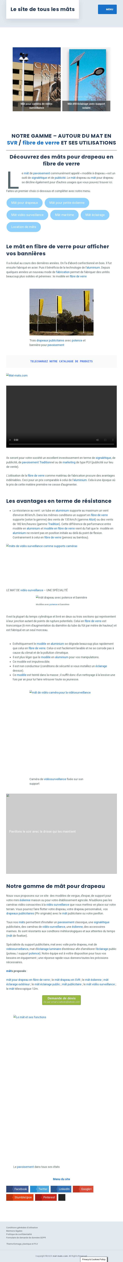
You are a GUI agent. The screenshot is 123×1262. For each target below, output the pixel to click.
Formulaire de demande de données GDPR (26, 1237)
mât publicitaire (72, 984)
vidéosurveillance (55, 779)
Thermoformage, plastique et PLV (22, 1243)
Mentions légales (14, 1231)
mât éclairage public (47, 984)
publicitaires (56, 340)
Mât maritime (64, 215)
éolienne (25, 900)
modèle (41, 643)
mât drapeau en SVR (67, 979)
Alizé (92, 519)
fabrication (63, 272)
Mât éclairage (95, 215)
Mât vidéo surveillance (27, 215)
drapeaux (42, 340)
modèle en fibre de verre (59, 528)
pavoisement (41, 173)
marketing (69, 462)
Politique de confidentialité (19, 1234)
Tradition (44, 462)
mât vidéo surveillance (100, 984)
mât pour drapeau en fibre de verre (28, 979)
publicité (60, 177)
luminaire (55, 949)
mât (26, 173)
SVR (12, 142)
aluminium (93, 267)
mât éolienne (93, 979)
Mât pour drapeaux (24, 203)
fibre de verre (41, 142)
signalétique (39, 177)
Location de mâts (23, 227)
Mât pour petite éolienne (67, 203)
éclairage (101, 666)
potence (77, 340)
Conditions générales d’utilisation (22, 1227)
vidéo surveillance (31, 590)
